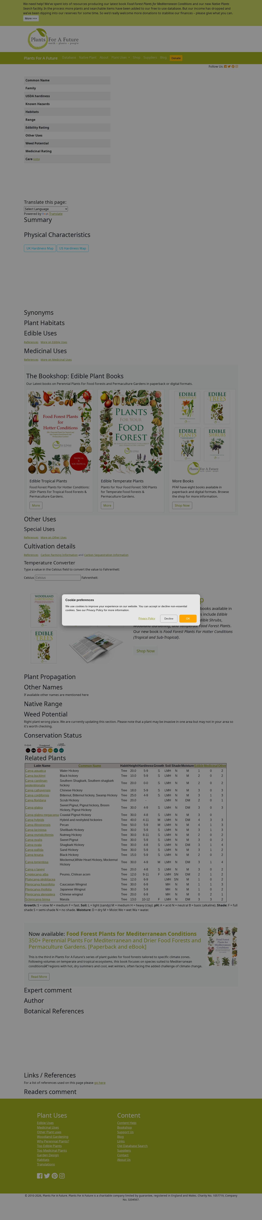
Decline (168, 618)
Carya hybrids (34, 820)
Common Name (89, 765)
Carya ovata (33, 844)
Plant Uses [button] (119, 57)
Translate (56, 214)
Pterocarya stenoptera (40, 894)
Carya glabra (34, 807)
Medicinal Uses (48, 1127)
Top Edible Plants (49, 1146)
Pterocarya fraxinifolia (40, 884)
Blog (163, 57)
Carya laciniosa (35, 830)
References (31, 342)
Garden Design (48, 1155)
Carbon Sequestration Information (106, 555)
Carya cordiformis (37, 795)
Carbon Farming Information (59, 555)
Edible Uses (45, 1123)
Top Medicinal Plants (52, 1150)
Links (121, 1141)
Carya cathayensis (37, 790)
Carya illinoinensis (37, 825)
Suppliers (150, 57)
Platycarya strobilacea (40, 879)
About (104, 57)
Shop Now (182, 505)
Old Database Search (132, 1146)
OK (188, 618)
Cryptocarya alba (36, 874)
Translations (46, 1164)
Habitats (43, 1160)
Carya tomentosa (36, 862)
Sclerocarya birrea (37, 899)
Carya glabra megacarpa (42, 815)
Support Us (125, 1132)
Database (69, 57)
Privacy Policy (146, 618)
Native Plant (87, 57)
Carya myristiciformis (39, 835)
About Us (124, 1160)
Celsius (29, 578)
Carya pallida (34, 849)
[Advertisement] (222, 141)
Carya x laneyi (35, 869)
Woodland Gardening (52, 1137)
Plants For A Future (41, 58)
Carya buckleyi (35, 775)
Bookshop (124, 1127)
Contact (123, 1155)
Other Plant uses (49, 1132)
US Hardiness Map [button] (72, 248)
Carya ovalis (33, 839)
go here (99, 1083)
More (36, 505)
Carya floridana (35, 800)
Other (222, 765)
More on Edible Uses (54, 342)
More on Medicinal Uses (56, 359)
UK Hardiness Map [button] (40, 248)
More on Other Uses (54, 537)
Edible (199, 765)
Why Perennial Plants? (53, 1141)
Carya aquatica (35, 770)
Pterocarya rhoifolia (38, 889)
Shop (136, 57)
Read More (39, 977)
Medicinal (211, 765)
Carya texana (34, 854)
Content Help (126, 1123)
